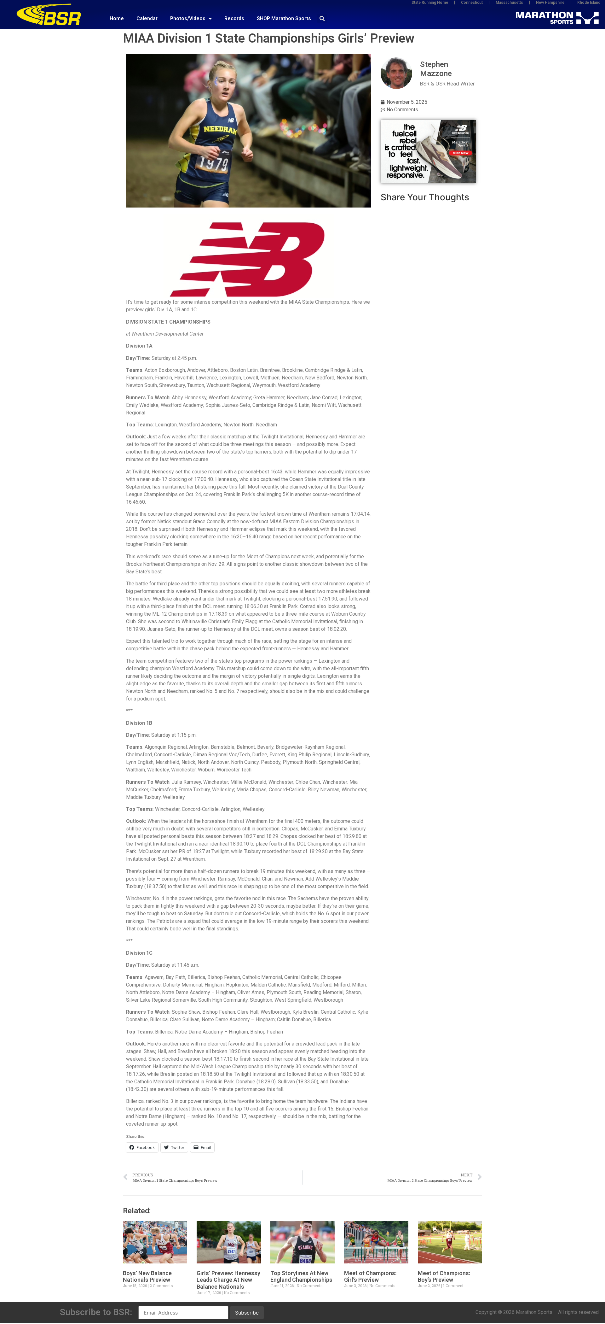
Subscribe (247, 1312)
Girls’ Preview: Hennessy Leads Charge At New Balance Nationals (228, 1280)
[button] (322, 18)
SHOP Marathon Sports (284, 18)
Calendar (147, 18)
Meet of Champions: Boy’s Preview (444, 1276)
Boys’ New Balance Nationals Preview (147, 1276)
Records (234, 18)
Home (117, 18)
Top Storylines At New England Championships (301, 1276)
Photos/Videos (187, 18)
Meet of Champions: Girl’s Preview (370, 1276)
